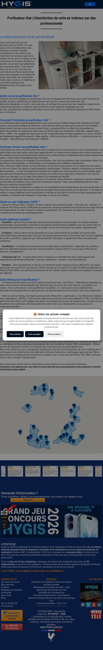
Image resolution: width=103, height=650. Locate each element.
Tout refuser (15, 334)
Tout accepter (34, 334)
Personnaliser (54, 334)
